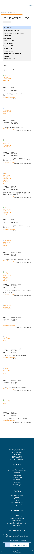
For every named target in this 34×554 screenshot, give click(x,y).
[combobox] (11, 12)
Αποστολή (17, 499)
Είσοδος (31, 5)
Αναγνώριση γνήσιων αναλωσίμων (17, 523)
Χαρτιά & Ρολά (8, 46)
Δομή (17, 500)
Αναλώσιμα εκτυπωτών (11, 30)
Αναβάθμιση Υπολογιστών (12, 53)
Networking (7, 35)
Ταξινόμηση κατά (7, 70)
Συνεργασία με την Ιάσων (17, 517)
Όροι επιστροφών (17, 520)
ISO (17, 505)
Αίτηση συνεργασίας (17, 522)
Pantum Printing (17, 525)
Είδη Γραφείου (8, 43)
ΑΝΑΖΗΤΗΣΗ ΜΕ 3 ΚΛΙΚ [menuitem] (20, 545)
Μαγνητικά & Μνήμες (17, 481)
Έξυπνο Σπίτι (7, 48)
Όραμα (17, 497)
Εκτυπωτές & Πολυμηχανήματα (13, 33)
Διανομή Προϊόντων (17, 495)
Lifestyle (6, 56)
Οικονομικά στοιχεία (17, 502)
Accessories (7, 38)
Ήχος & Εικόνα (8, 51)
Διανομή (17, 515)
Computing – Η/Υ (8, 41)
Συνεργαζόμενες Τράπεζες (17, 518)
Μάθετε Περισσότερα (9, 97)
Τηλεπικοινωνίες (9, 59)
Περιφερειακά (17, 475)
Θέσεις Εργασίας (17, 504)
